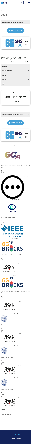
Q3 (1, 174)
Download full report (16, 30)
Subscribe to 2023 (6, 414)
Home (2, 11)
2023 (2, 172)
